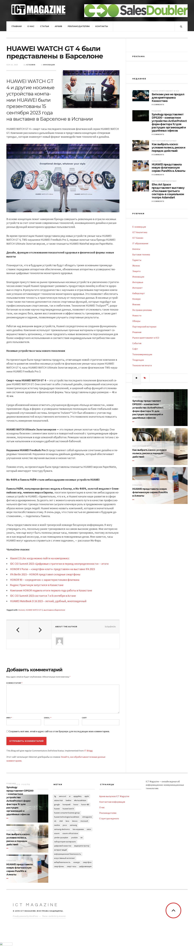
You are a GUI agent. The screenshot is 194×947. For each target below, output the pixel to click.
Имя (9, 718)
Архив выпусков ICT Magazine (114, 796)
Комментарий (14, 683)
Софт (135, 348)
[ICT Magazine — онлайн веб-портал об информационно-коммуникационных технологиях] (38, 9)
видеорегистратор (81, 846)
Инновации (49, 65)
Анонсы (136, 248)
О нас (30, 26)
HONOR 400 (85, 804)
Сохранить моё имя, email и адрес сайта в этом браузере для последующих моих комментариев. (59, 731)
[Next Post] (40, 629)
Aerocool (62, 796)
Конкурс (136, 298)
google (57, 804)
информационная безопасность (67, 854)
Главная (17, 26)
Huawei (21, 610)
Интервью (137, 282)
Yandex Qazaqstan (61, 837)
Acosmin (62, 916)
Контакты (101, 26)
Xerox (89, 829)
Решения (156, 111)
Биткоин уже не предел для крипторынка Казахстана (168, 98)
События (156, 161)
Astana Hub (58, 800)
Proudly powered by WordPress (25, 916)
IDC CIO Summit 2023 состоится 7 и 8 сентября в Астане (43, 595)
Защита (136, 271)
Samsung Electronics (62, 829)
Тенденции (138, 359)
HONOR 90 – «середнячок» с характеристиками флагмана (44, 579)
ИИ (82, 837)
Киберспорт (138, 293)
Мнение (136, 304)
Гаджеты (136, 260)
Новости (136, 315)
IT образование (140, 243)
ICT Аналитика (139, 232)
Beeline (68, 800)
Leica (67, 821)
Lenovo (75, 821)
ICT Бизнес (137, 237)
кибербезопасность (62, 862)
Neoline (57, 825)
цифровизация (85, 866)
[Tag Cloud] (145, 378)
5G (55, 796)
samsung (73, 825)
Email (47, 718)
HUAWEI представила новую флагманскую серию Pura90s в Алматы (168, 168)
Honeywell (66, 804)
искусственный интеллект (64, 858)
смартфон (87, 862)
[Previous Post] (18, 629)
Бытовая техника (141, 254)
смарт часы (71, 866)
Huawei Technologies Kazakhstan (66, 817)
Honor (75, 804)
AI (69, 796)
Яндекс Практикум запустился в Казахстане (36, 585)
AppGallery (77, 796)
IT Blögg (88, 750)
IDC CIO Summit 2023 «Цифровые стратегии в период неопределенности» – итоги (59, 563)
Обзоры (136, 321)
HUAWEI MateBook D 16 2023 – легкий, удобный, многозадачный (48, 601)
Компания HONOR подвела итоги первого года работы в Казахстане (51, 590)
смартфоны (59, 866)
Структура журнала (109, 818)
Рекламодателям (79, 26)
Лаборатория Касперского (65, 841)
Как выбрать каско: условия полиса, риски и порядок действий (168, 147)
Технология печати (142, 365)
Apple (87, 796)
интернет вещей (60, 850)
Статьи (44, 26)
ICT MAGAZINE (36, 905)
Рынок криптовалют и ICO (165, 91)
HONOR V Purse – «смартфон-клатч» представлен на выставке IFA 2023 (52, 569)
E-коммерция (139, 226)
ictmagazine (87, 817)
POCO (65, 825)
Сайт (84, 718)
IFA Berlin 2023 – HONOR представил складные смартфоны (45, 574)
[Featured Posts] (136, 378)
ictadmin (30, 65)
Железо (136, 265)
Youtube (74, 837)
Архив (58, 26)
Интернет (137, 287)
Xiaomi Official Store (70, 833)
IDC (55, 821)
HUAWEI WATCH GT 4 (34, 610)
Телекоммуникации (142, 354)
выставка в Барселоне (54, 610)
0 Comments (158, 104)
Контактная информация (112, 801)
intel (61, 821)
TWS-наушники (78, 829)
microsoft (84, 821)
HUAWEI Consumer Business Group (67, 813)
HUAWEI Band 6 (68, 808)
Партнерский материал (164, 141)
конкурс (76, 862)
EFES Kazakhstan (80, 800)
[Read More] (133, 422)
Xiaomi (57, 833)
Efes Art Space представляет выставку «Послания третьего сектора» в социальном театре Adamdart (168, 191)
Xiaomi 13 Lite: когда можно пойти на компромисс (39, 558)
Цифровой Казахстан (62, 846)
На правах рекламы (142, 310)
